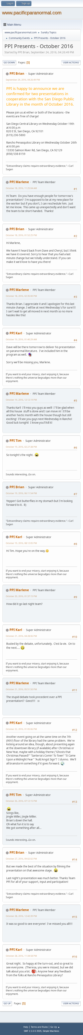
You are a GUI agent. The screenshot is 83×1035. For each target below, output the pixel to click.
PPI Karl (15, 333)
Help (25, 1026)
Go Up (7, 1003)
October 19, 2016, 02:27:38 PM (21, 446)
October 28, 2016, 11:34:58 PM (21, 955)
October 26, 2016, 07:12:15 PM (21, 800)
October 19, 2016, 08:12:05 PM (21, 543)
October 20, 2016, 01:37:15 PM (21, 596)
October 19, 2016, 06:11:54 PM (21, 493)
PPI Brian (16, 73)
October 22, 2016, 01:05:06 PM (21, 729)
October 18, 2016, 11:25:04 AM (21, 188)
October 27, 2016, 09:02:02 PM (21, 858)
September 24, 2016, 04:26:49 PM (23, 79)
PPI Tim (15, 440)
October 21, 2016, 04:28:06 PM (21, 635)
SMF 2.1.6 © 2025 (33, 1031)
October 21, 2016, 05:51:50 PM (21, 689)
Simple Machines (51, 1031)
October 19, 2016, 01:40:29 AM (21, 339)
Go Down (9, 62)
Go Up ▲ (55, 1026)
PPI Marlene (19, 182)
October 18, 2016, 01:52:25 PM (21, 235)
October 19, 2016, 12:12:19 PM (21, 399)
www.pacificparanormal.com (31, 12)
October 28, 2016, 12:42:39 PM (21, 915)
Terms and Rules (39, 1026)
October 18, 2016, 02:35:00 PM (21, 295)
